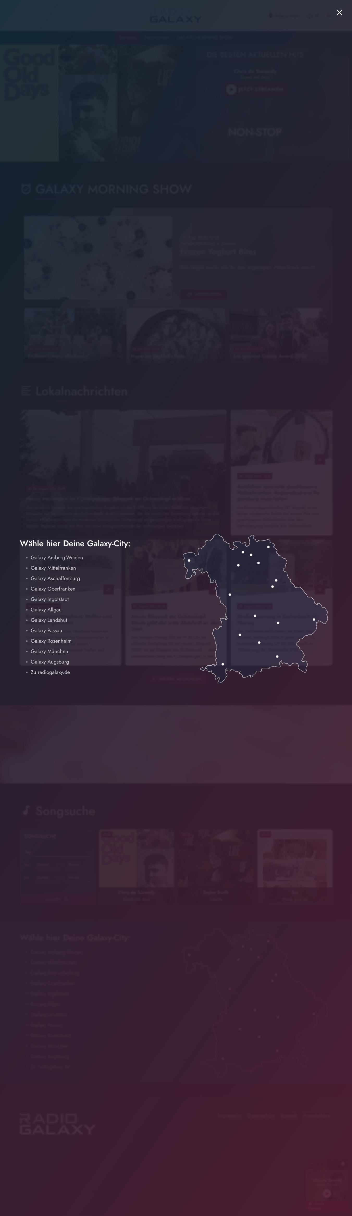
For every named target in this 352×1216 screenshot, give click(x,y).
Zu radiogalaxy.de (50, 672)
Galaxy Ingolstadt (50, 599)
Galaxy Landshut (49, 620)
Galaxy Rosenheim (51, 641)
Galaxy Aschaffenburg (55, 578)
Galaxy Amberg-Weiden (57, 557)
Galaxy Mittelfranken (53, 568)
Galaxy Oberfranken (53, 589)
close (339, 12)
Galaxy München (49, 651)
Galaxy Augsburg (50, 662)
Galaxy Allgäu (46, 609)
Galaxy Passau (46, 630)
